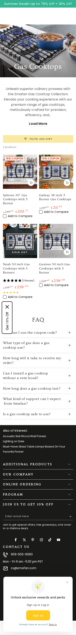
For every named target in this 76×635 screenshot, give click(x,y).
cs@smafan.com (23, 568)
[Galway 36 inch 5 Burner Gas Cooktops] (56, 172)
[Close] (7, 307)
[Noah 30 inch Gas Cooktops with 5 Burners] (20, 241)
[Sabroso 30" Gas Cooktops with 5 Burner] (20, 172)
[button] (20, 280)
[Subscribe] (71, 516)
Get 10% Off (7, 321)
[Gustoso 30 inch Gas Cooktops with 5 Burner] (56, 241)
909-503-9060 (22, 554)
